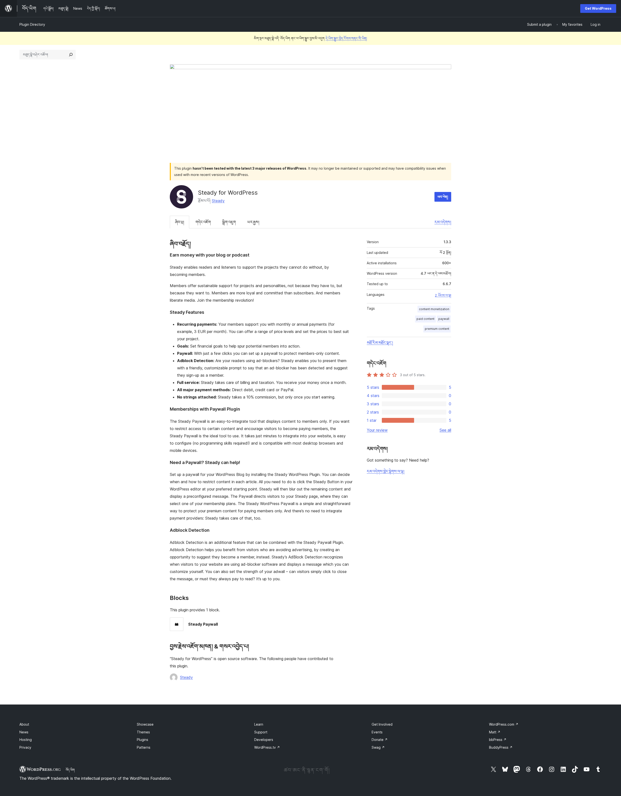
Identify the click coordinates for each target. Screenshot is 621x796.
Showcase (145, 724)
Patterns (143, 747)
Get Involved (382, 724)
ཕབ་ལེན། (443, 197)
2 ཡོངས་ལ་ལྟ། (443, 295)
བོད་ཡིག (70, 770)
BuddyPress (501, 747)
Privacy (25, 747)
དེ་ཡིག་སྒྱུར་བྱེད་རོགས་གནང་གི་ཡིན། (346, 38)
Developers (263, 740)
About (24, 724)
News (23, 732)
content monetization (434, 309)
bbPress (498, 740)
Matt (494, 732)
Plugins (142, 740)
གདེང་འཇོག (203, 222)
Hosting (25, 740)
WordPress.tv (267, 747)
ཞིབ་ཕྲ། (179, 222)
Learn (258, 724)
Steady (218, 200)
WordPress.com (503, 724)
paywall (443, 319)
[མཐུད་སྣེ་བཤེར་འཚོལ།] (71, 54)
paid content (425, 319)
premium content (437, 329)
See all (445, 430)
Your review (377, 430)
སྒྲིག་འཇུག (229, 222)
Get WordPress (598, 8)
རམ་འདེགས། (442, 222)
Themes (143, 732)
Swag (378, 747)
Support (260, 732)
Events (377, 732)
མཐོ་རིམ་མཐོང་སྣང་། (380, 342)
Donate (380, 740)
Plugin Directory (32, 24)
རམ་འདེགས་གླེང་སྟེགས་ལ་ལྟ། (385, 471)
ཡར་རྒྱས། (253, 222)
